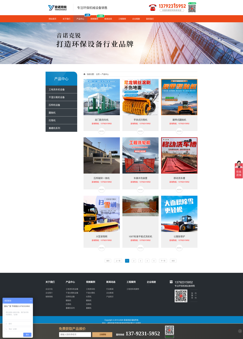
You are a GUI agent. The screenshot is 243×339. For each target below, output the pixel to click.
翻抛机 (52, 112)
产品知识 (109, 296)
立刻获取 (102, 335)
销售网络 (49, 296)
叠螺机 (88, 308)
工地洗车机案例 (133, 289)
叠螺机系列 (54, 128)
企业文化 (49, 289)
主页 (98, 74)
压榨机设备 (54, 104)
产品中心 (82, 17)
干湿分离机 (90, 292)
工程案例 (122, 18)
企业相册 (136, 18)
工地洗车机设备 (57, 89)
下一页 (163, 261)
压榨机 (88, 304)
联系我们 (150, 18)
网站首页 (52, 18)
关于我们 (66, 18)
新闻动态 (108, 18)
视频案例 (95, 17)
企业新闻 (109, 292)
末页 (173, 261)
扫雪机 (52, 120)
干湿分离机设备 (57, 97)
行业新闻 (109, 289)
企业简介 (49, 292)
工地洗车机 (90, 289)
